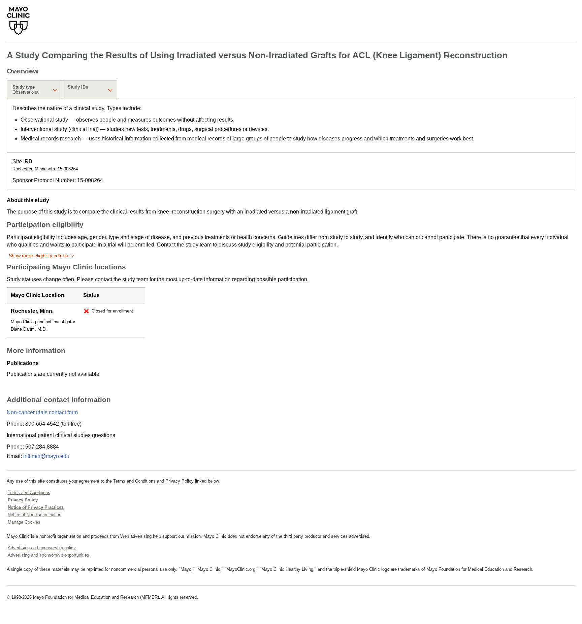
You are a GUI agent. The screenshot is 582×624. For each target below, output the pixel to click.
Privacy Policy (23, 499)
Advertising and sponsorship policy (42, 547)
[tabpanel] (291, 125)
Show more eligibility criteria (38, 255)
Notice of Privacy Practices (36, 507)
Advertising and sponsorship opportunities (48, 555)
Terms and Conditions (29, 492)
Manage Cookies (24, 522)
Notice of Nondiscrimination (34, 514)
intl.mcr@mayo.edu (46, 456)
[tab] (34, 89)
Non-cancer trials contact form (42, 412)
